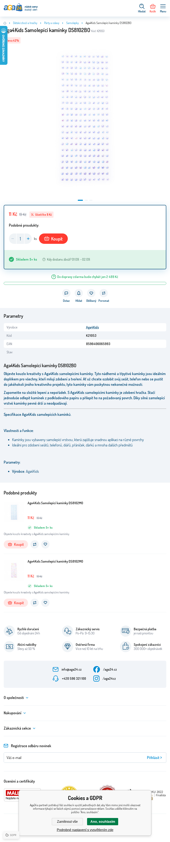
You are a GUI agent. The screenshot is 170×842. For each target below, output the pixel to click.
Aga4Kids (92, 327)
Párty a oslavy (51, 23)
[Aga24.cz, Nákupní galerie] (5, 23)
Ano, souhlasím (102, 821)
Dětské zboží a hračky (25, 23)
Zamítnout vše (67, 821)
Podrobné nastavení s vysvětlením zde (85, 830)
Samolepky (72, 23)
